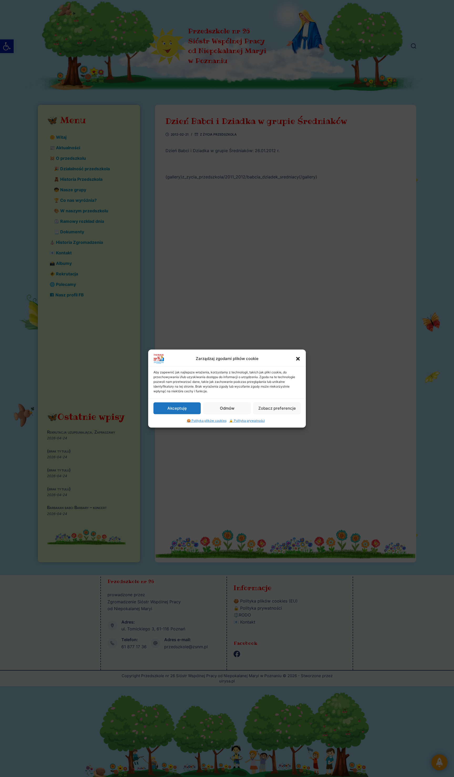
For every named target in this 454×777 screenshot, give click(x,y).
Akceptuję (177, 407)
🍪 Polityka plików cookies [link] (206, 421)
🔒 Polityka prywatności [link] (247, 421)
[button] (298, 358)
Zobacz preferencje (277, 407)
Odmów (227, 407)
